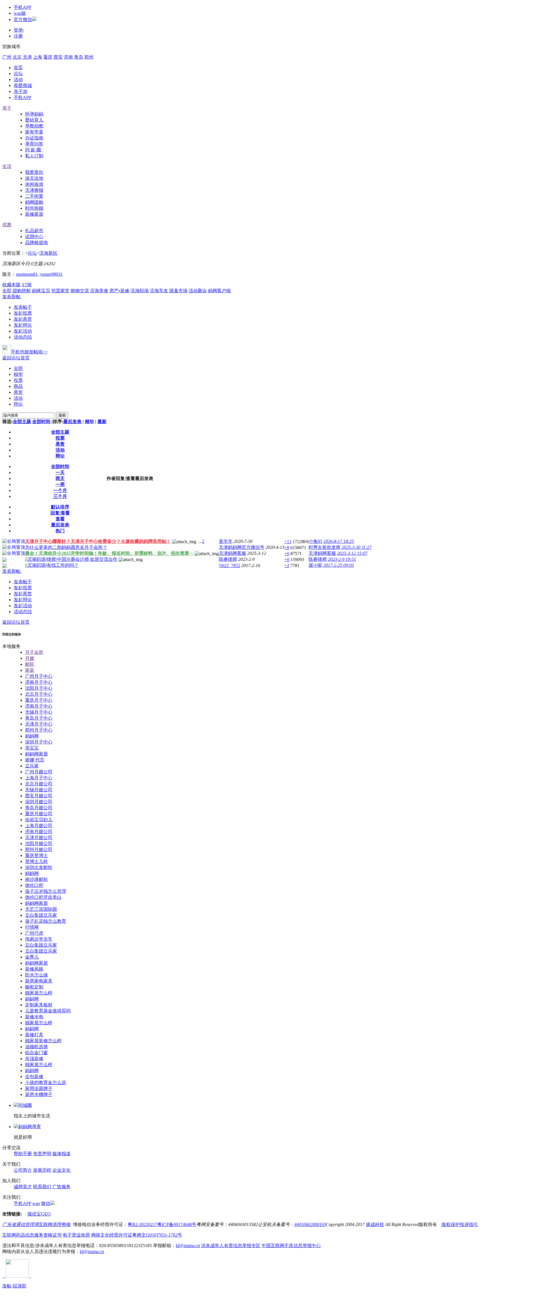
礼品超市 (34, 230)
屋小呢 (315, 565)
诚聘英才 (23, 1186)
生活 (6, 166)
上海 (37, 57)
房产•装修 (119, 290)
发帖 (6, 1285)
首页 (18, 67)
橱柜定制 (34, 986)
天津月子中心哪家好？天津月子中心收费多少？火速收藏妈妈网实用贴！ (98, 541)
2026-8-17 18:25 (338, 541)
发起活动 (23, 331)
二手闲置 (34, 196)
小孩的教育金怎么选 (45, 1082)
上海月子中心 (38, 777)
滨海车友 (159, 290)
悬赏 (18, 392)
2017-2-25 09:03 (338, 565)
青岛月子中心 (38, 718)
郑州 (88, 57)
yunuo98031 (51, 274)
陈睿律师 (228, 559)
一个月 (60, 490)
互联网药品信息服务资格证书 (32, 1235)
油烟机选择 (36, 1046)
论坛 (18, 73)
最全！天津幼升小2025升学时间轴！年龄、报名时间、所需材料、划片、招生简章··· (109, 553)
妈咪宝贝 (41, 290)
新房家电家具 (38, 980)
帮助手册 (23, 1153)
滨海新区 (48, 253)
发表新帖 (11, 296)
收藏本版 (11, 284)
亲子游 (20, 91)
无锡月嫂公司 (38, 789)
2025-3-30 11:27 (357, 547)
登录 (18, 30)
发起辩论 (23, 325)
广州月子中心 (38, 676)
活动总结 (23, 337)
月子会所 (34, 652)
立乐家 (32, 765)
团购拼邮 (22, 290)
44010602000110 (310, 1224)
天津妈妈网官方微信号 (241, 547)
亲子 (6, 108)
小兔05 (315, 541)
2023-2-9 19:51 (342, 559)
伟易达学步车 (38, 939)
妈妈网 (32, 736)
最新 (102, 421)
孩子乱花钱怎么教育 (45, 921)
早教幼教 (34, 125)
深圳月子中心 (38, 741)
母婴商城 (23, 85)
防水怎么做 (36, 975)
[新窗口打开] (4, 560)
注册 (18, 36)
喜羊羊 (225, 541)
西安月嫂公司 (38, 795)
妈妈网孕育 (29, 1126)
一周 (60, 484)
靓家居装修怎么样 (43, 1040)
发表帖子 (23, 307)
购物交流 (80, 290)
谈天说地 (34, 178)
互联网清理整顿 (55, 1224)
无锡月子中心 (38, 712)
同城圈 (25, 1105)
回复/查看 (60, 512)
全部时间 (41, 421)
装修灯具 (34, 1034)
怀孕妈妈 (34, 114)
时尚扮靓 (34, 208)
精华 (18, 374)
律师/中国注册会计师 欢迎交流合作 (82, 559)
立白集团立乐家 (41, 915)
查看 (60, 518)
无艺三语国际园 (41, 909)
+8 (286, 547)
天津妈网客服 (232, 553)
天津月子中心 (38, 724)
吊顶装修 (34, 1058)
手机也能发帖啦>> (29, 351)
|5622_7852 (229, 565)
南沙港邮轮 (36, 879)
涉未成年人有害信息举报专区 (230, 1245)
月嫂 (29, 658)
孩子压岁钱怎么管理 (45, 891)
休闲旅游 (34, 184)
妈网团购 (34, 202)
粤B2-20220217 (142, 1224)
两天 (60, 478)
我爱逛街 (34, 172)
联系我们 (42, 1186)
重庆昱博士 (36, 855)
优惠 (6, 224)
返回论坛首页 (16, 357)
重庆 (47, 57)
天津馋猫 (34, 190)
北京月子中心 (38, 694)
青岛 (78, 57)
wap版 (20, 13)
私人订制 (34, 155)
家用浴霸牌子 (38, 1088)
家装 (29, 670)
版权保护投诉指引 (460, 1224)
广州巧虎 (34, 933)
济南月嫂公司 (38, 831)
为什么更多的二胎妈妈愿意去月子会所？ (66, 547)
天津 (27, 57)
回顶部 (19, 1285)
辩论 (18, 404)
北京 (17, 57)
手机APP (22, 7)
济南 (68, 57)
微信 (45, 1203)
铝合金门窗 (36, 1052)
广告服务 (61, 1186)
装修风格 (34, 969)
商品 (18, 386)
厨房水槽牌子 (38, 1094)
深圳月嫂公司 (38, 801)
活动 (18, 79)
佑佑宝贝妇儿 (38, 819)
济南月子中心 (38, 682)
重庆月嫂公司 (38, 813)
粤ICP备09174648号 (176, 1224)
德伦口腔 (34, 885)
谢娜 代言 (34, 759)
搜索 (62, 415)
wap (36, 1203)
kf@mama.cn (188, 1245)
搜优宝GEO (39, 1214)
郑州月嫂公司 (38, 849)
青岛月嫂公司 (38, 807)
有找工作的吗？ (63, 565)
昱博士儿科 (36, 861)
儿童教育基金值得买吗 (48, 1010)
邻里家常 (60, 290)
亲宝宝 (32, 747)
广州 (6, 57)
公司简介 (23, 1170)
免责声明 (42, 1153)
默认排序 (60, 506)
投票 (18, 380)
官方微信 (23, 19)
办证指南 (34, 137)
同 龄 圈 (33, 149)
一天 (60, 472)
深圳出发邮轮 (38, 867)
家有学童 (34, 131)
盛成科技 (375, 1224)
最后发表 (72, 421)
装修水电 (34, 1016)
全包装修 (34, 1076)
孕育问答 (34, 143)
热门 (60, 530)
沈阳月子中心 (38, 688)
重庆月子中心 (38, 700)
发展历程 (42, 1170)
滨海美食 (99, 290)
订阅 (27, 284)
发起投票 (23, 313)
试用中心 (34, 236)
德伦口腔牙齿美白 (43, 897)
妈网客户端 (219, 290)
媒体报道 (61, 1153)
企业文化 (61, 1170)
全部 (6, 290)
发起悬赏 (23, 319)
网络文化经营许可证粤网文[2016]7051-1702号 (136, 1235)
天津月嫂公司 (38, 837)
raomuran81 (27, 274)
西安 (58, 57)
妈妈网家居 (36, 753)
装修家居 (34, 214)
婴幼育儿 (34, 120)
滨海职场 (139, 290)
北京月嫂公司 (38, 783)
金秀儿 (32, 957)
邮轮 (29, 664)
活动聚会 (198, 290)
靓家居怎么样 (38, 992)
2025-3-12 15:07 (352, 553)
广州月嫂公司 (38, 771)
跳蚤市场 (178, 290)
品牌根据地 (36, 242)
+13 (287, 541)
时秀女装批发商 (324, 547)
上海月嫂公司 (38, 825)
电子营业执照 (76, 1235)
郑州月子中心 (38, 730)
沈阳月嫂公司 (38, 843)
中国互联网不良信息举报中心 (291, 1245)
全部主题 (22, 421)
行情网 (32, 927)
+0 (286, 553)
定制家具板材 (38, 1004)
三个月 (60, 496)
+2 (286, 565)
